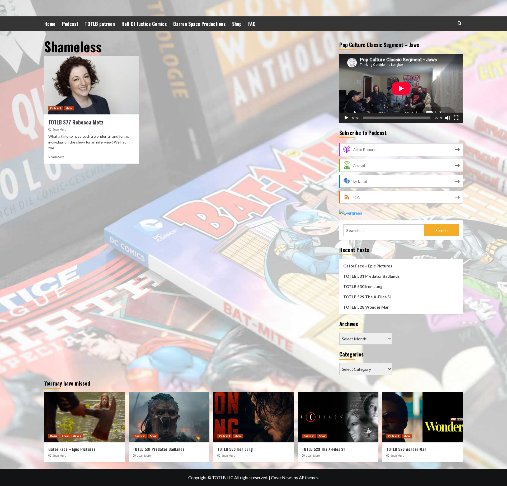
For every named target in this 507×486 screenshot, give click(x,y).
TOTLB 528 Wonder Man (366, 307)
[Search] (459, 23)
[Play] (346, 118)
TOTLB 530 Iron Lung (363, 286)
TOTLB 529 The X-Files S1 (367, 296)
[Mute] (447, 118)
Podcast (70, 23)
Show (68, 108)
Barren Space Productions (199, 23)
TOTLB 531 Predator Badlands (371, 276)
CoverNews (282, 477)
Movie (53, 436)
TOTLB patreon (100, 23)
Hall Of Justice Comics (144, 23)
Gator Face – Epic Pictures (367, 265)
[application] (401, 88)
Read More (56, 157)
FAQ (252, 23)
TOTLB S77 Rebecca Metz (76, 122)
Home (49, 23)
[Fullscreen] (456, 118)
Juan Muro (59, 129)
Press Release (71, 436)
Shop (237, 23)
